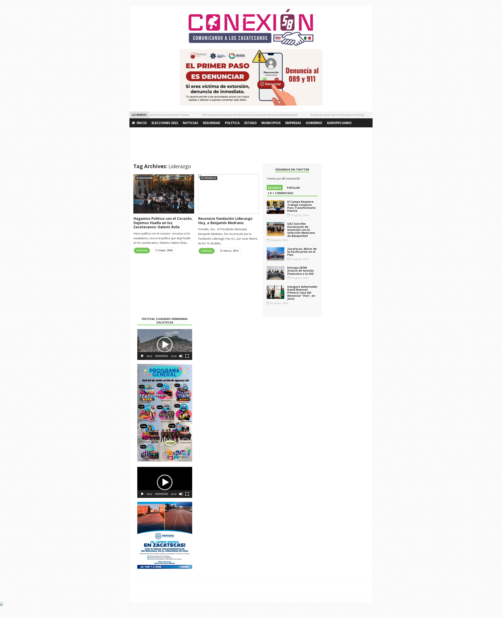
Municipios (271, 123)
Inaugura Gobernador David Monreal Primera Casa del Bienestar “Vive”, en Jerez (302, 293)
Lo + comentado (280, 193)
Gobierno (314, 123)
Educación (146, 177)
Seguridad (211, 123)
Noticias (190, 123)
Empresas (293, 123)
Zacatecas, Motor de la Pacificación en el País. (329, 115)
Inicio (142, 123)
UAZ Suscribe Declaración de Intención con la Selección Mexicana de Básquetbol (242, 115)
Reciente (274, 188)
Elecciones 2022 (165, 123)
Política (232, 123)
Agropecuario (339, 123)
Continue (141, 250)
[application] (164, 344)
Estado (250, 123)
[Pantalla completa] (187, 356)
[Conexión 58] (251, 27)
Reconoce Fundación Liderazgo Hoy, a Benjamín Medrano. (225, 220)
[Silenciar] (181, 356)
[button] (165, 344)
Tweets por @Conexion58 (283, 178)
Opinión (139, 132)
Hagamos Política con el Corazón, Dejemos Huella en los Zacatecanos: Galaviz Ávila (163, 222)
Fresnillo (210, 177)
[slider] (161, 356)
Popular (293, 188)
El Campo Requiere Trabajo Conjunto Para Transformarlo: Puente (301, 206)
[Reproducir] (142, 356)
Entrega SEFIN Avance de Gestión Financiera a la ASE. (300, 271)
